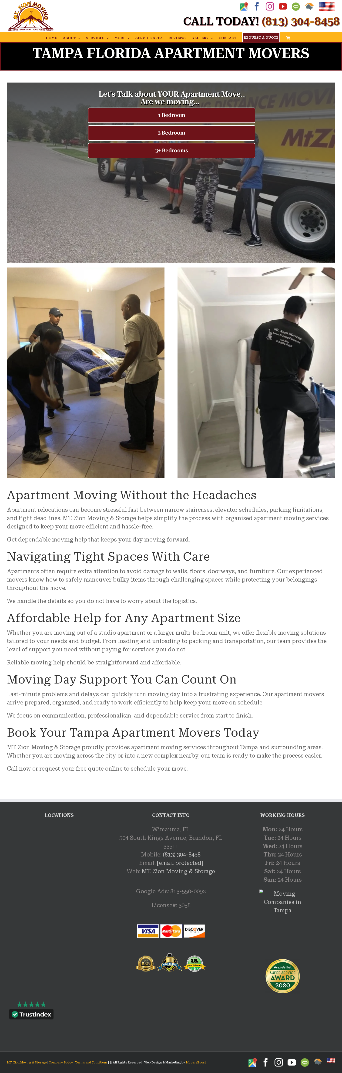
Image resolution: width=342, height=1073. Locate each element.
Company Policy (60, 1062)
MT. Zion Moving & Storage (178, 871)
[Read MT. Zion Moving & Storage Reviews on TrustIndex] (31, 1015)
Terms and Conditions (91, 1062)
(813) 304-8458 (182, 854)
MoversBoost (196, 1062)
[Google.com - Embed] (59, 860)
